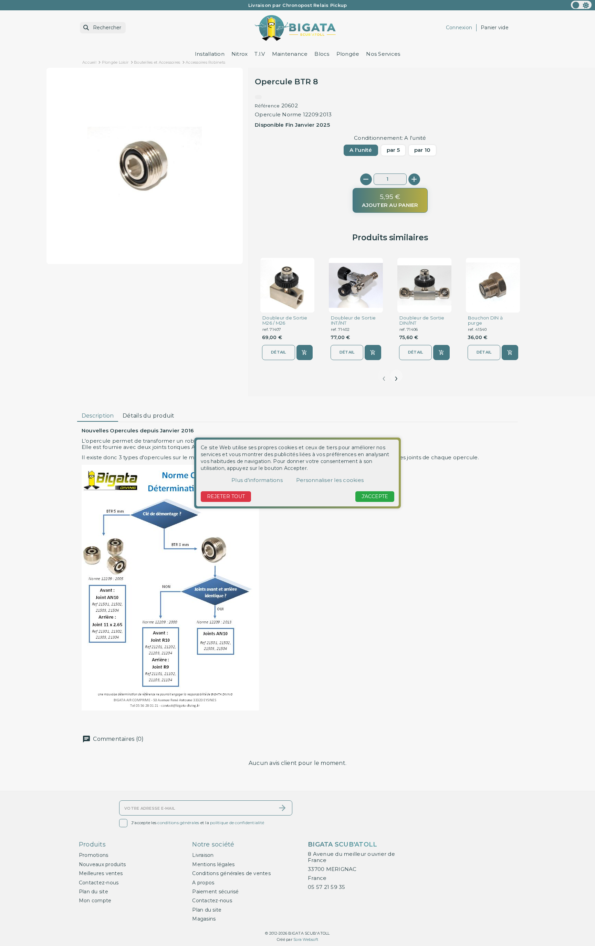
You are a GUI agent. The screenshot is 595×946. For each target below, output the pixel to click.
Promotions (93, 855)
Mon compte (95, 900)
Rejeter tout (226, 496)
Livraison (202, 855)
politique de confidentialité (237, 822)
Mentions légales (213, 864)
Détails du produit (149, 415)
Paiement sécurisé (215, 892)
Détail (278, 352)
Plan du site (93, 892)
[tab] (97, 416)
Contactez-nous (99, 883)
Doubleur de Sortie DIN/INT (422, 320)
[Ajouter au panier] (304, 352)
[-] (366, 179)
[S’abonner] (282, 808)
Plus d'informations (257, 480)
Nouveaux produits (102, 864)
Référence (267, 105)
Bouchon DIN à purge (485, 320)
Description (98, 415)
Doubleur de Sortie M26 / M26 (284, 320)
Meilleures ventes (101, 873)
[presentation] (384, 376)
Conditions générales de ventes (231, 873)
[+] (414, 179)
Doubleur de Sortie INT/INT (353, 320)
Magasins (204, 919)
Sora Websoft (305, 939)
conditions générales (178, 822)
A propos (203, 883)
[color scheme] (581, 5)
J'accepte (375, 496)
